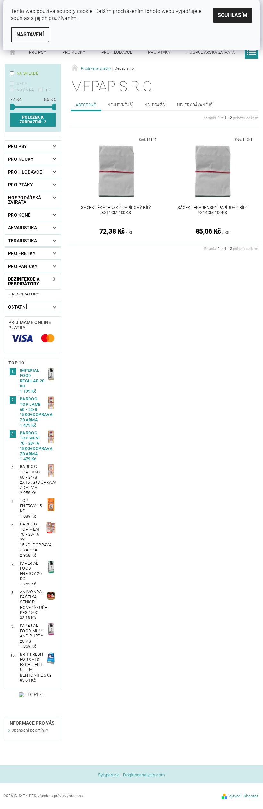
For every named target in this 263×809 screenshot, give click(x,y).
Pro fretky (22, 253)
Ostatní (17, 307)
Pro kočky (73, 52)
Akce (22, 83)
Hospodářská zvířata (211, 52)
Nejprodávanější (195, 105)
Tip (48, 90)
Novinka (25, 90)
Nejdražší (155, 105)
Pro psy (37, 52)
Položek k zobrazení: (33, 119)
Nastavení (30, 34)
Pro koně (19, 214)
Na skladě (27, 73)
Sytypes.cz (108, 775)
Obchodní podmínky (30, 730)
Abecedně (86, 105)
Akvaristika (22, 227)
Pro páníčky (23, 266)
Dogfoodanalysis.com (144, 775)
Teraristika (22, 240)
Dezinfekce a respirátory (24, 281)
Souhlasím (232, 15)
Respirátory (25, 294)
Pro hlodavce (116, 52)
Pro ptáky (159, 52)
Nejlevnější (120, 105)
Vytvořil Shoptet (243, 796)
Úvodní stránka (13, 52)
